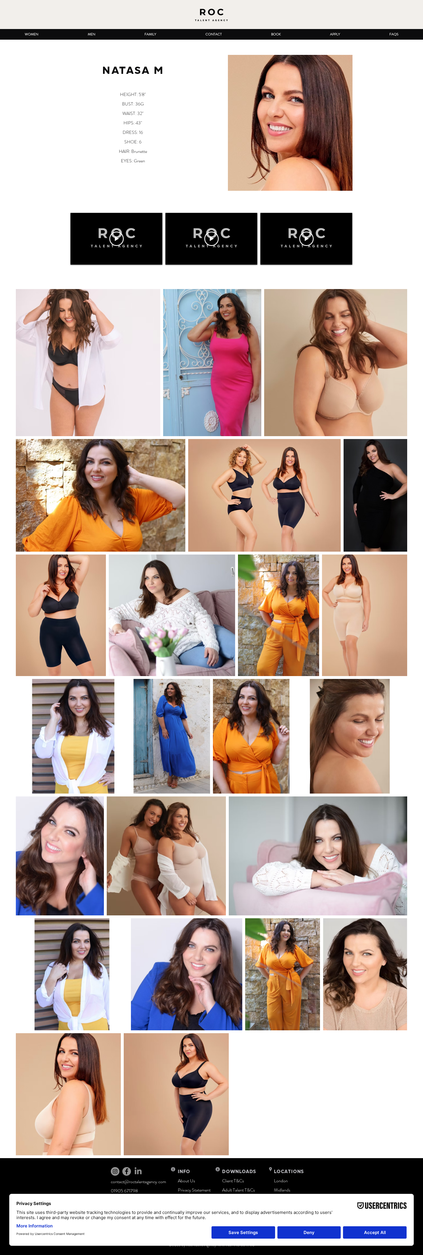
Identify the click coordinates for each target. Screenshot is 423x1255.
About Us (186, 1180)
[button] (31, 34)
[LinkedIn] (138, 1171)
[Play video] (116, 239)
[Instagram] (115, 1171)
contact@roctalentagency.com (138, 1181)
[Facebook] (126, 1171)
